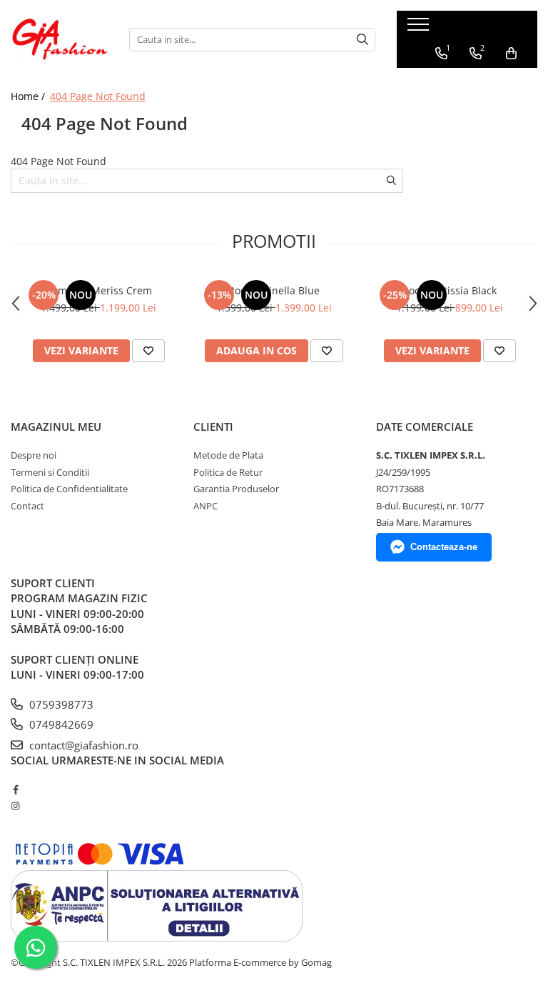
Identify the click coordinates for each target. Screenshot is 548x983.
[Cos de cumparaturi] (511, 53)
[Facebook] (15, 789)
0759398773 (59, 704)
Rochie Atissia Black (449, 290)
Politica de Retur (228, 472)
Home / (29, 96)
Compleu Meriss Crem (99, 290)
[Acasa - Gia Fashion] (59, 39)
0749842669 (59, 724)
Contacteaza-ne (443, 547)
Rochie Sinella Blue (274, 290)
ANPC (205, 505)
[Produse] (419, 28)
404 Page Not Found (98, 96)
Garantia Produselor (236, 488)
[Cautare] (362, 39)
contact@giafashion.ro (82, 745)
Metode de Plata (228, 455)
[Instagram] (15, 805)
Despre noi (33, 455)
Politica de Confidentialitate (69, 488)
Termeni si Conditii (50, 472)
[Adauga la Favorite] (148, 350)
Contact (27, 505)
